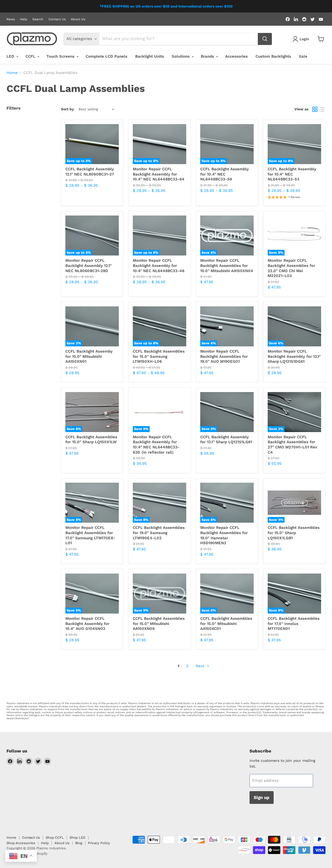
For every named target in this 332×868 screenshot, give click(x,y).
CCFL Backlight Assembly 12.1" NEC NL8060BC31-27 (89, 172)
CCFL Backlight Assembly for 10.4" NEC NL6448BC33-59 (224, 174)
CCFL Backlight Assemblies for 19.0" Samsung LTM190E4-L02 (159, 532)
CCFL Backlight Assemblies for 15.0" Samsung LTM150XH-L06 (159, 356)
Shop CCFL (55, 837)
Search (37, 19)
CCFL (31, 56)
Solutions (181, 56)
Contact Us (57, 19)
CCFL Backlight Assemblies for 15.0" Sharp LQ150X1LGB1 (294, 532)
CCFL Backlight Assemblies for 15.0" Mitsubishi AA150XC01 (226, 623)
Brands (208, 56)
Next (201, 666)
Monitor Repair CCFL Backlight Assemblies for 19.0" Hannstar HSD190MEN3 (224, 535)
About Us (78, 19)
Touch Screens (61, 56)
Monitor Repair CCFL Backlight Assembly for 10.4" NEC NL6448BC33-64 (158, 174)
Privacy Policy (99, 843)
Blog (78, 843)
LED (11, 56)
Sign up (261, 797)
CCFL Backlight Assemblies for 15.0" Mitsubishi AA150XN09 (159, 623)
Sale (303, 56)
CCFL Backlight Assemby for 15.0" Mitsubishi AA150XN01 (89, 356)
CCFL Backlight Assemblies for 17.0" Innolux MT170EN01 (294, 623)
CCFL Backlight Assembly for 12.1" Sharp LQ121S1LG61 (226, 440)
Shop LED (77, 837)
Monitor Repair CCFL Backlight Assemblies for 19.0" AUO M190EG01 (224, 356)
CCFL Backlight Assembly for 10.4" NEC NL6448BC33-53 (292, 174)
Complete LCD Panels (106, 56)
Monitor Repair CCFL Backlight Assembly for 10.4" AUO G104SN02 (87, 623)
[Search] (265, 39)
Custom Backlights (273, 56)
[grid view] (315, 109)
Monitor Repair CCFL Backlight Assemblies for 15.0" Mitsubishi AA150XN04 (226, 265)
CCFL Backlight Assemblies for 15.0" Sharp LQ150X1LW (91, 440)
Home (12, 73)
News (10, 19)
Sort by (67, 109)
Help (23, 19)
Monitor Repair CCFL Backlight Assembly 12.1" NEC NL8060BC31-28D (88, 265)
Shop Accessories (20, 843)
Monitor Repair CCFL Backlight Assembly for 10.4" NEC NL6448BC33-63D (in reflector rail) (156, 445)
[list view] (322, 109)
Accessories (236, 56)
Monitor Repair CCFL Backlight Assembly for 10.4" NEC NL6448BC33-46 (158, 265)
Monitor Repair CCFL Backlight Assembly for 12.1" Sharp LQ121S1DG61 (294, 356)
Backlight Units (149, 56)
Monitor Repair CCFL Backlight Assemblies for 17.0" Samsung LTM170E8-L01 (90, 535)
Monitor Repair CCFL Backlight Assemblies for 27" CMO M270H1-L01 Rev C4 (292, 445)
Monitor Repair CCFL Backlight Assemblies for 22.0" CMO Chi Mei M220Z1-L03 (291, 268)
